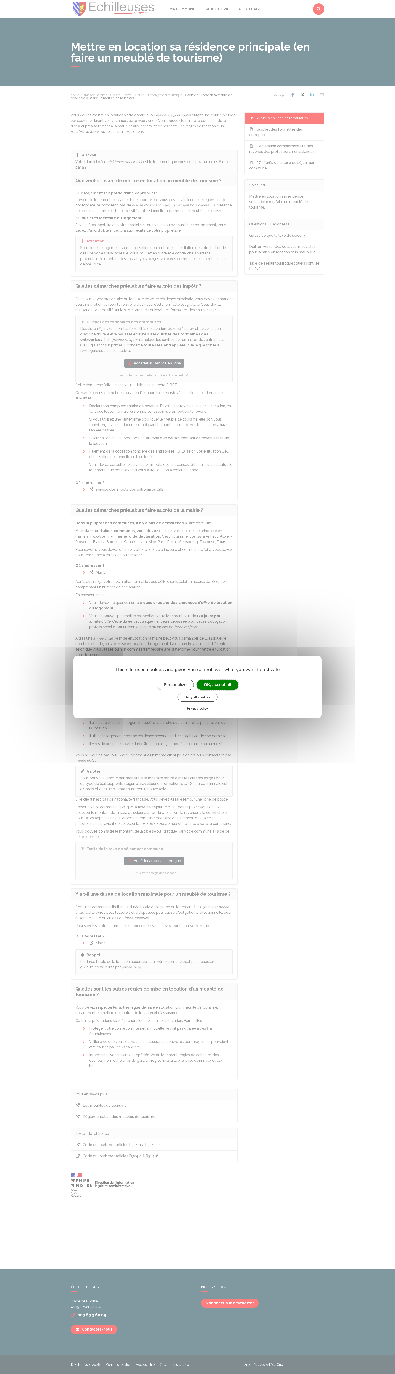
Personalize (175, 684)
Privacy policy (197, 708)
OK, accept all (217, 684)
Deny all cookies (197, 697)
